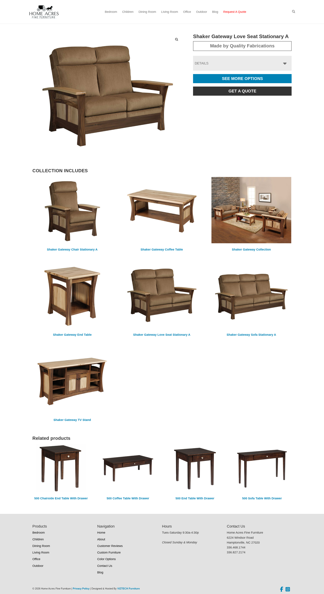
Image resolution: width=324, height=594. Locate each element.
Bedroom (111, 11)
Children (127, 11)
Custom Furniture (109, 552)
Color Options (106, 559)
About (101, 539)
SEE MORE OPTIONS (242, 78)
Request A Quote (234, 11)
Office (187, 11)
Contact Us (104, 566)
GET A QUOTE (242, 91)
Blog (215, 11)
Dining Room (147, 11)
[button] (177, 39)
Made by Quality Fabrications (242, 45)
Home (101, 532)
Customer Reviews (110, 546)
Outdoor (201, 11)
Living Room (169, 11)
